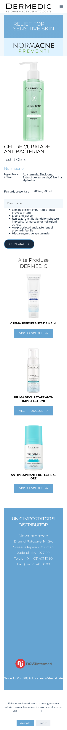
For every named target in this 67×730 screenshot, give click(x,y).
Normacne (14, 168)
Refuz (43, 722)
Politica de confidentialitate (46, 678)
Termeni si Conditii (29, 710)
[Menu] (61, 6)
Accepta (25, 722)
